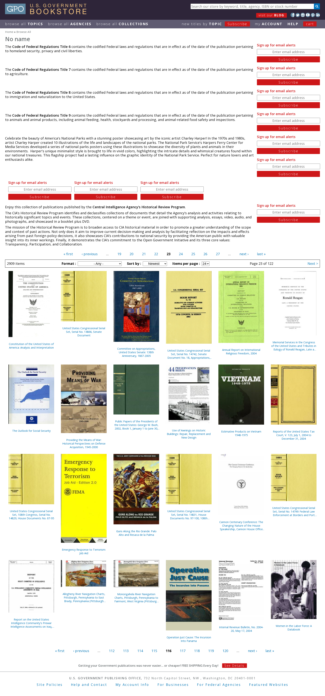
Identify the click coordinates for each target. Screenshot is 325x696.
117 (182, 650)
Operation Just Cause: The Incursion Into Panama (189, 639)
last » (261, 254)
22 (156, 254)
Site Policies (50, 684)
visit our (271, 15)
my (268, 24)
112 (112, 650)
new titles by (214, 24)
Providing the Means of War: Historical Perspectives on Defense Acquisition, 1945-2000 (84, 443)
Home (9, 32)
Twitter (298, 15)
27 (218, 254)
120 (225, 650)
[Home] (47, 13)
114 (140, 650)
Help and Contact (89, 684)
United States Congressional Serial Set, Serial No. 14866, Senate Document (83, 331)
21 (144, 254)
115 (154, 650)
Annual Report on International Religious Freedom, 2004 (241, 351)
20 (131, 254)
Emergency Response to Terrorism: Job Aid (84, 551)
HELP (292, 24)
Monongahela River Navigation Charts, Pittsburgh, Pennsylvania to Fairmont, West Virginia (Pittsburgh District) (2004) (136, 597)
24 (181, 254)
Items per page (185, 263)
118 (197, 650)
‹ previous (90, 254)
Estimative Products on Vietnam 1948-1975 (241, 433)
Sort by (133, 263)
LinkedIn (318, 15)
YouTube (308, 15)
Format (68, 263)
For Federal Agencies (219, 684)
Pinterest (313, 15)
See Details (234, 666)
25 (193, 254)
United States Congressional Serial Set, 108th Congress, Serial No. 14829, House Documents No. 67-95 (31, 514)
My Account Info (132, 684)
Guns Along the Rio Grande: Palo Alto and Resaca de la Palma (136, 533)
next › (243, 254)
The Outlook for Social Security (31, 431)
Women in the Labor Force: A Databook (294, 627)
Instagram (303, 15)
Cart (310, 24)
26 (205, 254)
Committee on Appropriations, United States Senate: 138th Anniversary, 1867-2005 (136, 352)
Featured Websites (268, 684)
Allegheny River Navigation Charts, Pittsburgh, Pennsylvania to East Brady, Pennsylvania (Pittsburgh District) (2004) (84, 597)
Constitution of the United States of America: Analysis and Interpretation (31, 345)
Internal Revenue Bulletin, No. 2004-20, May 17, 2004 (241, 629)
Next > (313, 263)
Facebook (293, 15)
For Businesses (173, 684)
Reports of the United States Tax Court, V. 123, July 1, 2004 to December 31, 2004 (294, 435)
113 (126, 650)
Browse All (24, 24)
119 (211, 650)
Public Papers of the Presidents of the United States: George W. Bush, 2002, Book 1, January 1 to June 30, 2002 (136, 425)
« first (68, 254)
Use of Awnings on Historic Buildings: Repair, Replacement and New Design (189, 434)
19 (119, 254)
